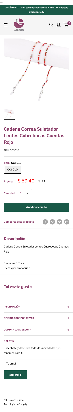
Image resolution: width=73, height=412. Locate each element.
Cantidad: (10, 193)
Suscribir (15, 374)
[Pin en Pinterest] (52, 221)
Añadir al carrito (36, 207)
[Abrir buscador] (51, 25)
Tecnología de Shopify (15, 404)
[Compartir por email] (66, 221)
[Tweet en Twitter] (59, 221)
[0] (66, 25)
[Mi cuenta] (58, 25)
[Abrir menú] (5, 24)
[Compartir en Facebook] (45, 221)
